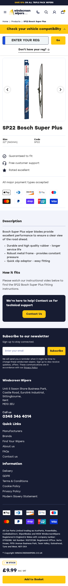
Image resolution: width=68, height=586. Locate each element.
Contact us (10, 457)
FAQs (6, 451)
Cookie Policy (11, 486)
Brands (7, 436)
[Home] (19, 12)
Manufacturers (12, 431)
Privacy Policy (31, 368)
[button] (34, 221)
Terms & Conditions (15, 481)
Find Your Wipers (13, 441)
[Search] (46, 12)
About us (9, 446)
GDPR (6, 476)
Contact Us (34, 314)
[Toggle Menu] (5, 12)
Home (5, 22)
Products (15, 22)
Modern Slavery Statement (20, 496)
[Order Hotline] (38, 12)
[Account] (54, 12)
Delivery (8, 471)
